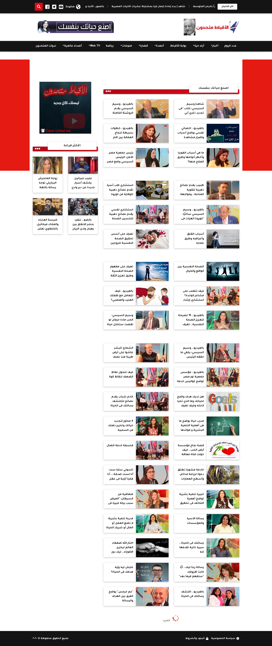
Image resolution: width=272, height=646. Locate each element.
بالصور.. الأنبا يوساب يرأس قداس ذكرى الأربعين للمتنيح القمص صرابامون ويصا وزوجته (85, 6)
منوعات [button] (127, 46)
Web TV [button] (95, 46)
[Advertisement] (257, 115)
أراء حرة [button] (199, 46)
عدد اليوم (230, 46)
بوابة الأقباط (178, 46)
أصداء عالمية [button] (73, 46)
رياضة (110, 46)
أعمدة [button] (160, 46)
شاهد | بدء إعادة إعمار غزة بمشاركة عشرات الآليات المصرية (184, 6)
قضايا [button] (144, 46)
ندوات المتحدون (46, 46)
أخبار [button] (215, 46)
